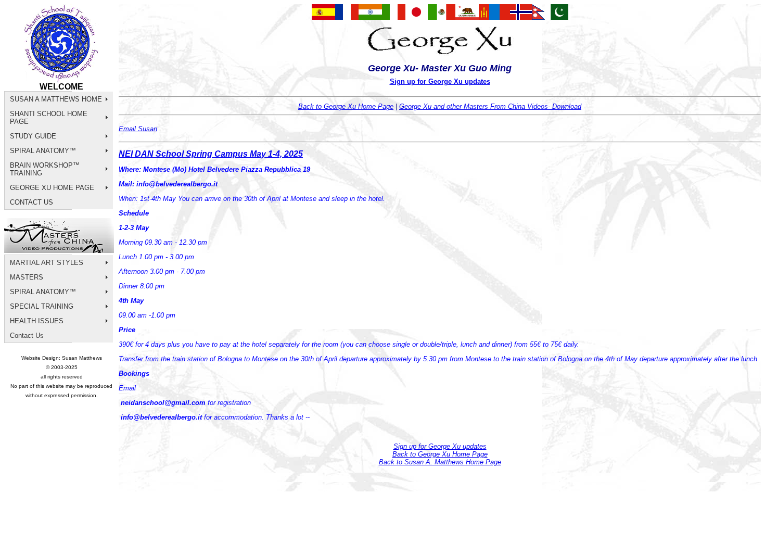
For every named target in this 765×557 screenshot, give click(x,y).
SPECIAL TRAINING (41, 306)
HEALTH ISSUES (36, 321)
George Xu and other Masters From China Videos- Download (490, 106)
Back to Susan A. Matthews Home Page (440, 462)
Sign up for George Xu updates (440, 81)
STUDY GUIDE (33, 136)
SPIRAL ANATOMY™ (43, 151)
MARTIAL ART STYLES (46, 263)
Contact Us (27, 335)
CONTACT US (31, 202)
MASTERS (26, 277)
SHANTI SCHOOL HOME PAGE (48, 117)
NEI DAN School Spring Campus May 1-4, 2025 (211, 153)
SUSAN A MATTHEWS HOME (56, 99)
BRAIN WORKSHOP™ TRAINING (45, 169)
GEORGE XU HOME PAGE (52, 188)
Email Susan (138, 129)
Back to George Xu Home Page (345, 106)
